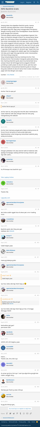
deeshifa (4, 11)
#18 (38, 387)
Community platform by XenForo (16, 425)
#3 (38, 103)
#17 (38, 370)
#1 (38, 22)
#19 (38, 401)
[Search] (38, 2)
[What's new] (34, 2)
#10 (38, 242)
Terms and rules (13, 422)
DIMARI (11, 231)
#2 (38, 88)
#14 (38, 322)
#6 (38, 166)
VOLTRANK (10, 75)
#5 (38, 147)
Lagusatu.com (5, 198)
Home (33, 422)
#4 (38, 127)
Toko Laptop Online (7, 177)
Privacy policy (22, 422)
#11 (38, 257)
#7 (38, 188)
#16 (38, 353)
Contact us (4, 422)
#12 (38, 272)
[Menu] (2, 2)
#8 (38, 209)
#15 (38, 339)
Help (29, 422)
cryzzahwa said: (6, 299)
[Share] (36, 22)
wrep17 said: (5, 275)
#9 (38, 226)
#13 (38, 295)
